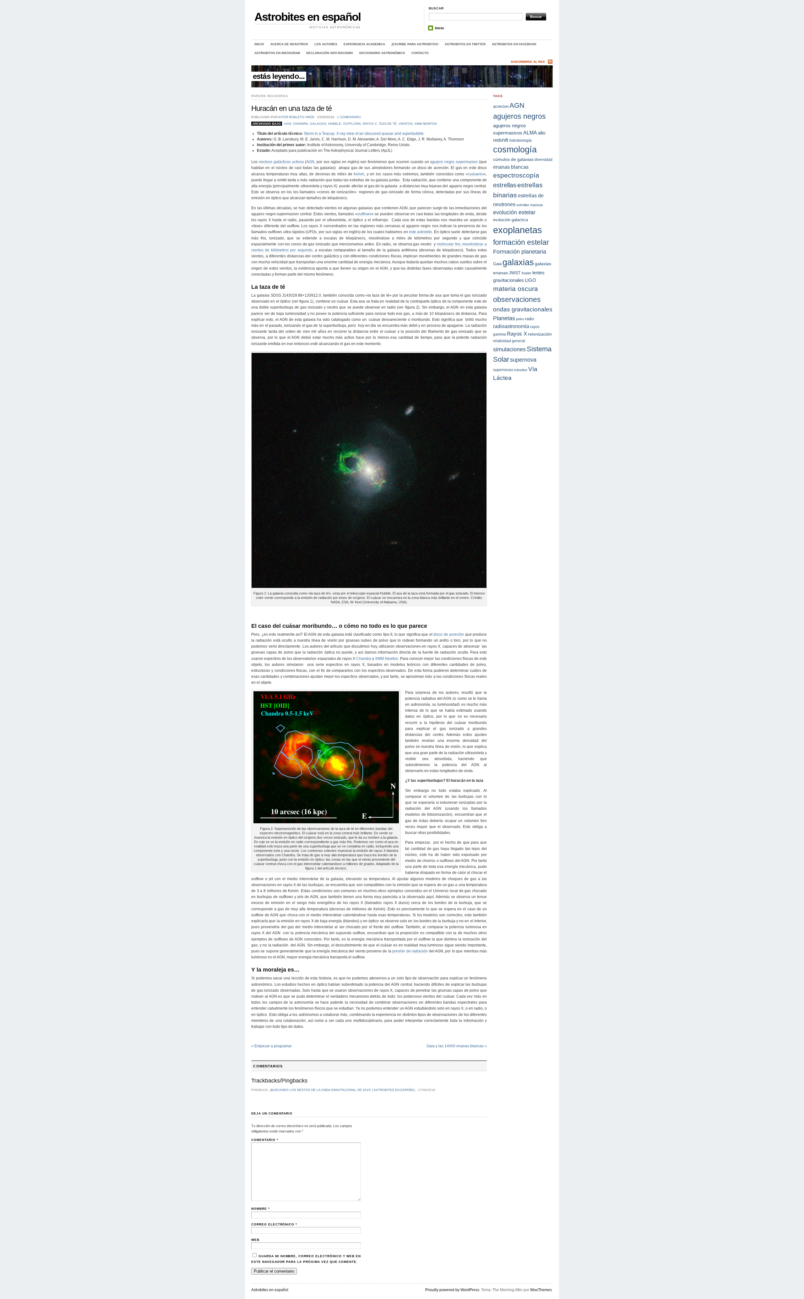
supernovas (503, 370)
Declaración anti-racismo (329, 53)
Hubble (334, 123)
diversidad (543, 159)
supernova (523, 360)
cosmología (515, 149)
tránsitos (520, 370)
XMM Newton (426, 123)
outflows (352, 123)
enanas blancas (511, 167)
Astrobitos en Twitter (465, 44)
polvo (520, 319)
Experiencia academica (364, 44)
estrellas (504, 185)
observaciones (517, 299)
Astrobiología (520, 140)
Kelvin (359, 174)
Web (255, 1239)
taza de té (388, 123)
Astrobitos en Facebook (514, 44)
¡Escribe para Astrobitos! (414, 44)
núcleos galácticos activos (281, 162)
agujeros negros (519, 116)
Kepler (526, 273)
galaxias (318, 123)
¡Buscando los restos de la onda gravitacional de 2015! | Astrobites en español (343, 1090)
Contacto (420, 53)
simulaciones (509, 349)
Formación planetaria (519, 252)
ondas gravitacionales (522, 309)
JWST (515, 272)
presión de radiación (410, 951)
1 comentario (349, 117)
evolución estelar (514, 212)
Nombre (260, 1208)
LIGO (530, 280)
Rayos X (370, 123)
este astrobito (420, 232)
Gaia (497, 263)
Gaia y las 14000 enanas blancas (456, 1046)
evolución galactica (510, 219)
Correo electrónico (274, 1224)
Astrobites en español (307, 16)
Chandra (300, 123)
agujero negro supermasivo (454, 162)
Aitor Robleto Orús (296, 117)
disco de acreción (448, 634)
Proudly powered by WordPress (452, 1290)
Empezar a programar (271, 1046)
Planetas (504, 318)
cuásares (476, 174)
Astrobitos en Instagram (277, 53)
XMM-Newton (386, 658)
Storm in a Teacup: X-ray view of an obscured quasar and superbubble (364, 133)
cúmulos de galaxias (513, 159)
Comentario (264, 1140)
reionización (540, 334)
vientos (406, 123)
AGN (287, 123)
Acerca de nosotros (289, 44)
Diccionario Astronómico (382, 53)
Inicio (439, 28)
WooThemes (541, 1290)
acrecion (500, 106)
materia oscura (515, 289)
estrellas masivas (529, 205)
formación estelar (521, 242)
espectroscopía (516, 175)
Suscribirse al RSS (528, 61)
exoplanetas (517, 230)
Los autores (325, 44)
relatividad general (509, 341)
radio (529, 318)
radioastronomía (511, 326)
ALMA (530, 132)
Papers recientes (269, 96)
